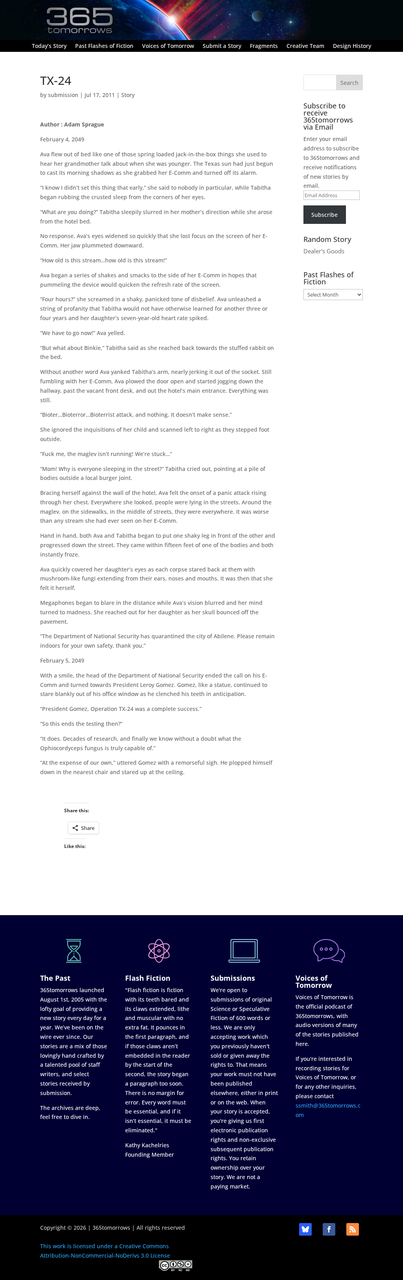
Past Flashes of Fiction (104, 46)
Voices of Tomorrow (168, 46)
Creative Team (305, 46)
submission (63, 95)
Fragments (264, 46)
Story (128, 95)
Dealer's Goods (323, 251)
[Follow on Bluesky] (305, 1229)
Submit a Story (222, 46)
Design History (352, 46)
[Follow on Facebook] (329, 1229)
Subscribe (324, 214)
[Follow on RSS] (352, 1229)
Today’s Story (49, 46)
